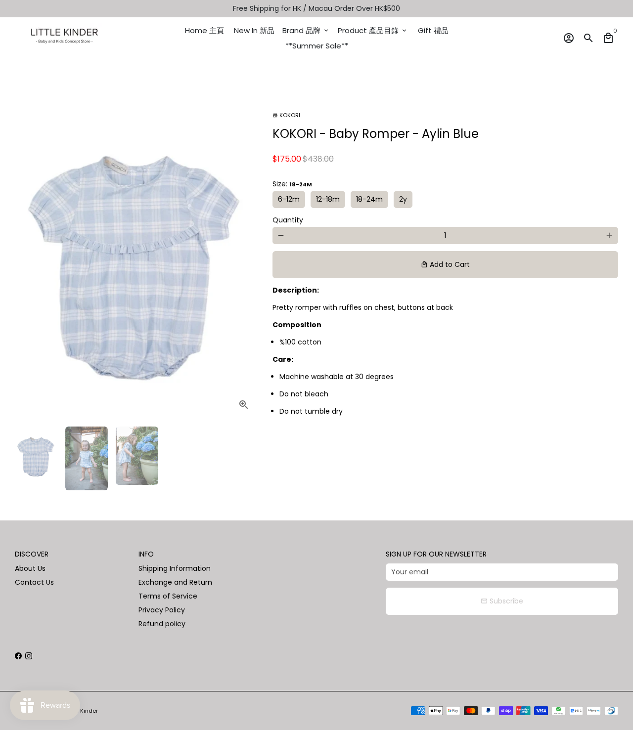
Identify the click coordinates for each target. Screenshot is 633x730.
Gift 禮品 (433, 30)
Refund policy (161, 624)
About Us (30, 568)
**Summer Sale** (316, 46)
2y (403, 199)
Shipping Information (174, 568)
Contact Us (34, 582)
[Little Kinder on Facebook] (18, 656)
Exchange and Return (175, 582)
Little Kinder (82, 711)
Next (245, 256)
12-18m (328, 199)
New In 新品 (254, 30)
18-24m (369, 199)
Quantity (287, 220)
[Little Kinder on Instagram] (28, 656)
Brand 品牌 (306, 30)
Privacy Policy (161, 610)
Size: (292, 184)
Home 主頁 (204, 30)
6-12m (289, 199)
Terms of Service (167, 596)
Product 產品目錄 (373, 30)
